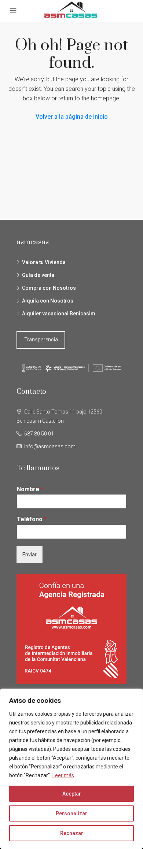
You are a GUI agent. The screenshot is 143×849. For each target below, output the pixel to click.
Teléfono (32, 519)
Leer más (63, 775)
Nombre (30, 489)
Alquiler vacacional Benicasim (58, 313)
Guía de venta (38, 275)
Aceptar (71, 794)
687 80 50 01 (39, 434)
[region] (71, 769)
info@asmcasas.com (50, 446)
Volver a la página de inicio (72, 116)
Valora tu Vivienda (44, 262)
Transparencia (41, 339)
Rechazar (71, 833)
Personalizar (71, 813)
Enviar (29, 554)
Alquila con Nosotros (47, 301)
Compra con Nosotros (49, 288)
